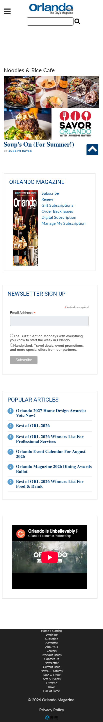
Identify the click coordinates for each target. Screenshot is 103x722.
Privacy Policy (51, 710)
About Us (51, 646)
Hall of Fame (51, 690)
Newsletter (51, 662)
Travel (52, 686)
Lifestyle (51, 682)
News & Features (51, 670)
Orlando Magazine (51, 9)
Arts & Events (51, 678)
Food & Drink (51, 674)
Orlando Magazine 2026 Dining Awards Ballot (54, 468)
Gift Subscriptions (57, 205)
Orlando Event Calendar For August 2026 (51, 453)
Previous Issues (52, 654)
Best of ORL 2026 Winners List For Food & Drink (50, 483)
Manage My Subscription (64, 223)
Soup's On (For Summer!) (39, 144)
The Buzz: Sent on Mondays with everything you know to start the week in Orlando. (46, 338)
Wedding (52, 634)
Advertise (52, 642)
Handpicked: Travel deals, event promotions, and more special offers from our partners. (47, 347)
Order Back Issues (57, 211)
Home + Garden (51, 630)
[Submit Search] (76, 21)
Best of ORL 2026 (33, 425)
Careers (51, 650)
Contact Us (51, 658)
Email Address (23, 312)
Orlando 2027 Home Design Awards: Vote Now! (51, 412)
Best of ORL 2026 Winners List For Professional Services (50, 438)
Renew (47, 199)
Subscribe (50, 193)
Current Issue (51, 666)
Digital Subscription (59, 217)
